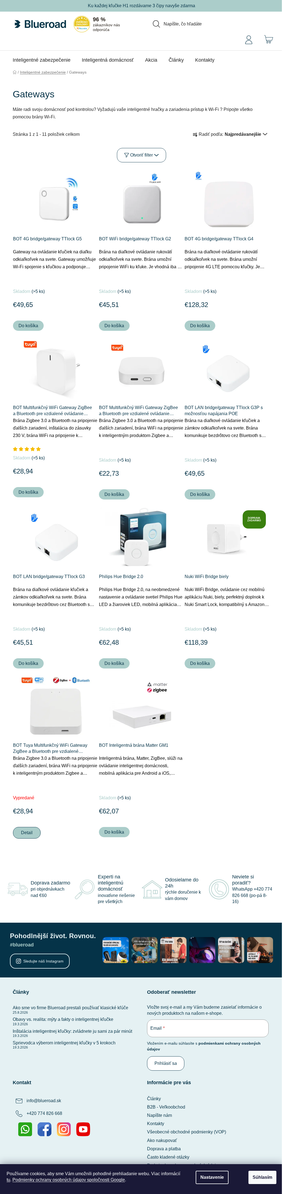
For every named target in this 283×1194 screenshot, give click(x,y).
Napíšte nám (159, 1115)
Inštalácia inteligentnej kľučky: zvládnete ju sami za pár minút (72, 1031)
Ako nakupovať (162, 1140)
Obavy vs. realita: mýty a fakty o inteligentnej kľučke (63, 1019)
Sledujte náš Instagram (43, 961)
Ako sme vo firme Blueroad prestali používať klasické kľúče (70, 1007)
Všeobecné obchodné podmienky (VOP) (186, 1132)
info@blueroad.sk (44, 1100)
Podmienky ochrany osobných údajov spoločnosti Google (68, 1179)
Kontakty (155, 1123)
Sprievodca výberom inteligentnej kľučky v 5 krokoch (64, 1042)
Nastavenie (212, 1177)
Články (154, 1098)
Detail (27, 832)
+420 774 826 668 (44, 1113)
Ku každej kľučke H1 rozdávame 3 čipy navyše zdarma (141, 5)
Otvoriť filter (141, 155)
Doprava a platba (164, 1148)
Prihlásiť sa (165, 1063)
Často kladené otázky (168, 1157)
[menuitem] (41, 60)
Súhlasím (262, 1177)
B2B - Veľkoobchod (166, 1107)
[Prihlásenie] (248, 39)
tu (8, 1179)
